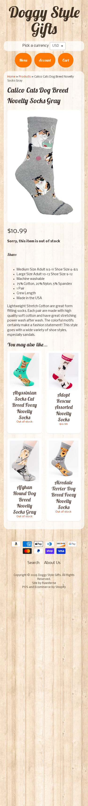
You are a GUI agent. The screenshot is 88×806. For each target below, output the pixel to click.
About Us (52, 563)
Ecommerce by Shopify (50, 587)
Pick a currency (36, 45)
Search (33, 563)
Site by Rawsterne (44, 583)
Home (11, 76)
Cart (65, 60)
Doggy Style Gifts (44, 20)
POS (25, 587)
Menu (23, 60)
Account (45, 60)
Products (25, 76)
